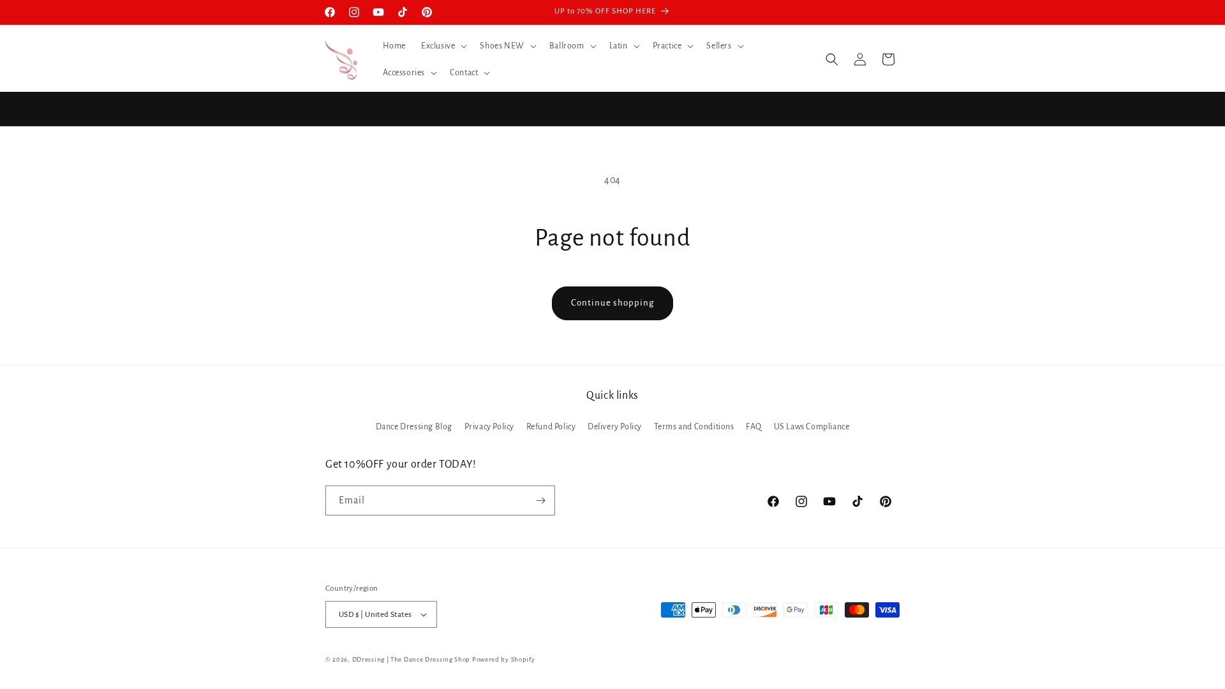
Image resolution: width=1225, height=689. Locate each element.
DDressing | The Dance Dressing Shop (411, 659)
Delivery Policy (615, 426)
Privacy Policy (489, 426)
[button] (442, 46)
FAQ (754, 426)
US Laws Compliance (812, 426)
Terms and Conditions (694, 426)
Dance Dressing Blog (414, 426)
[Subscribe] (540, 500)
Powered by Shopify (503, 659)
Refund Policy (551, 426)
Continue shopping (612, 302)
